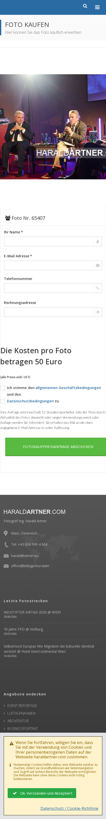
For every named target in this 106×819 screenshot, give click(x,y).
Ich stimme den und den (54, 391)
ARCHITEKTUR (18, 721)
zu (33, 400)
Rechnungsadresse (20, 302)
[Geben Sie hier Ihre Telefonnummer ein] (53, 288)
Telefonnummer (18, 278)
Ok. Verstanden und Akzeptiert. (46, 793)
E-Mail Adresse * (18, 256)
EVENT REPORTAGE (22, 705)
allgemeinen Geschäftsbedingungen (68, 387)
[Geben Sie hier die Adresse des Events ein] (53, 312)
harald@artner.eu (24, 555)
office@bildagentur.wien (30, 565)
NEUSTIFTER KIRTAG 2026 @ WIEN (32, 612)
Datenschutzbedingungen (30, 400)
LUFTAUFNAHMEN (21, 713)
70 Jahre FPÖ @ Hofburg (23, 629)
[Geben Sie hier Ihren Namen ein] (53, 241)
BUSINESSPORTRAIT (22, 728)
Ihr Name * (13, 232)
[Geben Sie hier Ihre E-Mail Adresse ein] (53, 265)
